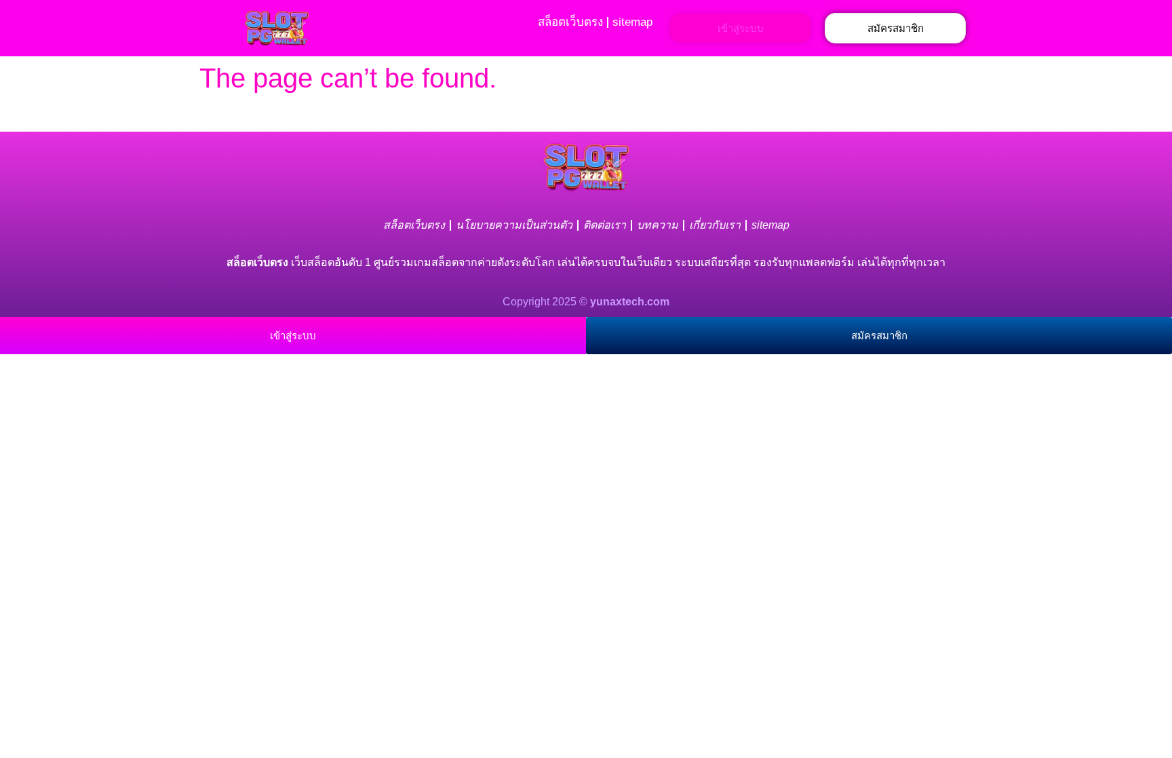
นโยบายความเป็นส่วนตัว (514, 225)
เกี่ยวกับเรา (715, 225)
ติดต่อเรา (604, 225)
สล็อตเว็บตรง (570, 22)
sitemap (632, 22)
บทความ (657, 225)
